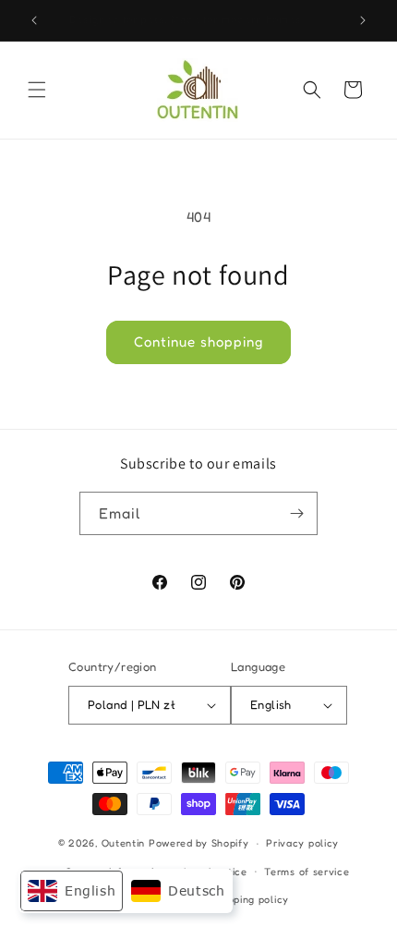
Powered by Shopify (199, 842)
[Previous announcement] (34, 20)
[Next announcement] (363, 20)
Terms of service (306, 871)
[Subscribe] (296, 513)
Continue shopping (198, 341)
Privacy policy (302, 842)
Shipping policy (251, 899)
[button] (37, 89)
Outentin (124, 842)
